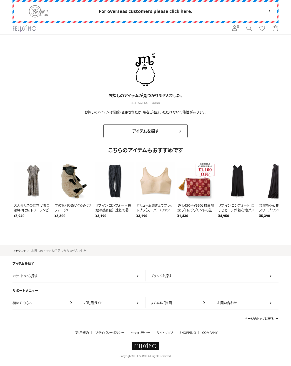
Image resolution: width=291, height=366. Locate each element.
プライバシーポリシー (109, 332)
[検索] (249, 28)
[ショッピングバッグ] (275, 28)
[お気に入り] (262, 28)
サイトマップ (165, 332)
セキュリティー (140, 332)
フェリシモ (19, 251)
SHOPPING (188, 332)
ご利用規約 (81, 332)
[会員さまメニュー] (235, 28)
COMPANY (210, 332)
